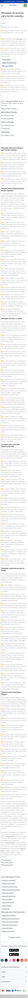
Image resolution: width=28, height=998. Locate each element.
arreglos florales (10, 865)
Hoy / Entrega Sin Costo (7, 119)
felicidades (19, 41)
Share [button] (4, 23)
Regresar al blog (15, 966)
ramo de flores (8, 879)
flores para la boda (11, 105)
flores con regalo (10, 871)
